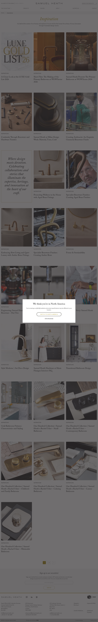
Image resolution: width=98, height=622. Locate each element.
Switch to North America (49, 314)
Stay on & (49, 318)
